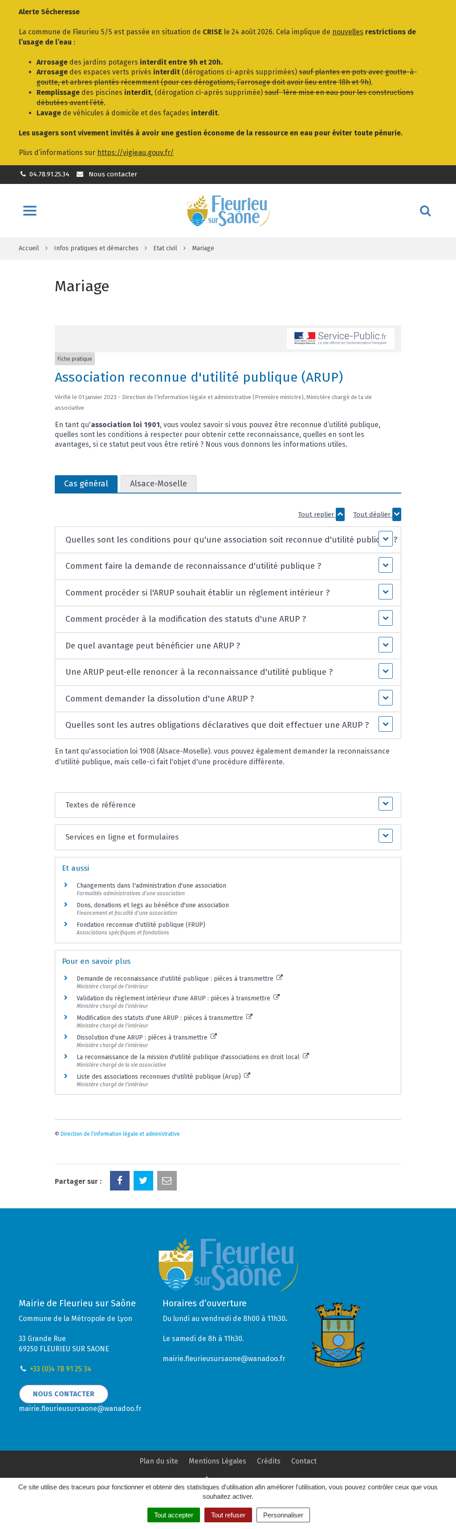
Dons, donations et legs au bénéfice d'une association (153, 905)
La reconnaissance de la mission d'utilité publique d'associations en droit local (189, 1057)
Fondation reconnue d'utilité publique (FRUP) (141, 925)
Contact (304, 1461)
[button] (228, 540)
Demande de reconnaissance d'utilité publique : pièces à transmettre (176, 979)
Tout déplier (372, 514)
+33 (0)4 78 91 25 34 (60, 1369)
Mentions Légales (217, 1461)
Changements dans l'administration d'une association (151, 885)
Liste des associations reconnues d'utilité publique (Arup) (160, 1076)
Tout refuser (228, 1515)
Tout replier (317, 514)
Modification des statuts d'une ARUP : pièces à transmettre (161, 1018)
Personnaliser (283, 1515)
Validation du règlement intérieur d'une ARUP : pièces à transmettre (174, 998)
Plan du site (158, 1461)
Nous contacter (112, 174)
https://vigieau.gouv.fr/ (135, 152)
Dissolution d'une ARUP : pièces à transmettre (143, 1037)
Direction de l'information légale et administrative (120, 1134)
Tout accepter (173, 1515)
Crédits (269, 1461)
